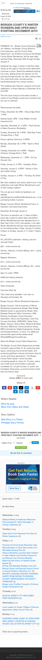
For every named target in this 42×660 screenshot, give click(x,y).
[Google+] (10, 387)
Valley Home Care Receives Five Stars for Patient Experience (19, 534)
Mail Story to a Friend (12, 419)
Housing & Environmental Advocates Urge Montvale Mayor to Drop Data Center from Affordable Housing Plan (19, 547)
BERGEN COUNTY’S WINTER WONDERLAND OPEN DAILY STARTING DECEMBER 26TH (19, 28)
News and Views (6, 36)
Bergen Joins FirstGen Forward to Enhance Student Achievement (20, 585)
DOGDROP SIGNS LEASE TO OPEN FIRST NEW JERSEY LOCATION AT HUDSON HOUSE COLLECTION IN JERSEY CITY (21, 621)
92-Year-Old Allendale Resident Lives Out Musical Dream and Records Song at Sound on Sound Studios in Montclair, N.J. (20, 568)
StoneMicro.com (30, 657)
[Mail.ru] (26, 387)
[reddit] (15, 391)
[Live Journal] (21, 387)
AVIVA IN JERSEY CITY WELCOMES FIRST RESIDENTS (18, 597)
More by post (7, 403)
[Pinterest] (38, 387)
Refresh (35, 442)
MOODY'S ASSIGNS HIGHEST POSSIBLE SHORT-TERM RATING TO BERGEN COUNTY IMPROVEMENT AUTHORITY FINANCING (20, 577)
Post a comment (21, 447)
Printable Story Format (12, 422)
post (3, 34)
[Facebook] (4, 387)
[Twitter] (21, 391)
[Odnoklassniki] (32, 387)
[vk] (26, 391)
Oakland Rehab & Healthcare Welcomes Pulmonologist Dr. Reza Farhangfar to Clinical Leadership (19, 522)
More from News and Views (15, 406)
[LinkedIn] (15, 387)
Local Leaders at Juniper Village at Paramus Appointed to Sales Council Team (20, 608)
